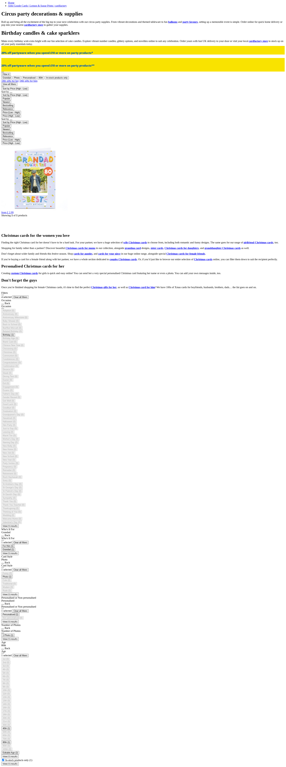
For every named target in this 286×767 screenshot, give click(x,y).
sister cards (157, 248)
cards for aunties (83, 253)
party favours (190, 21)
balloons (172, 21)
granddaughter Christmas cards (223, 248)
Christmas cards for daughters (182, 248)
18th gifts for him (28, 80)
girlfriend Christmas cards (258, 242)
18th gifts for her (10, 80)
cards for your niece (109, 253)
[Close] (2, 294)
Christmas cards (203, 259)
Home (11, 2)
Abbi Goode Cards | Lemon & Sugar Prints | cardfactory (37, 5)
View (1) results (10, 525)
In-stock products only (18, 760)
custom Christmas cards (24, 273)
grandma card (133, 248)
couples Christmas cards (123, 259)
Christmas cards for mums (80, 248)
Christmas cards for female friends (185, 253)
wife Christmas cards (135, 242)
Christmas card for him (142, 287)
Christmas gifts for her (104, 287)
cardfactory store (33, 24)
